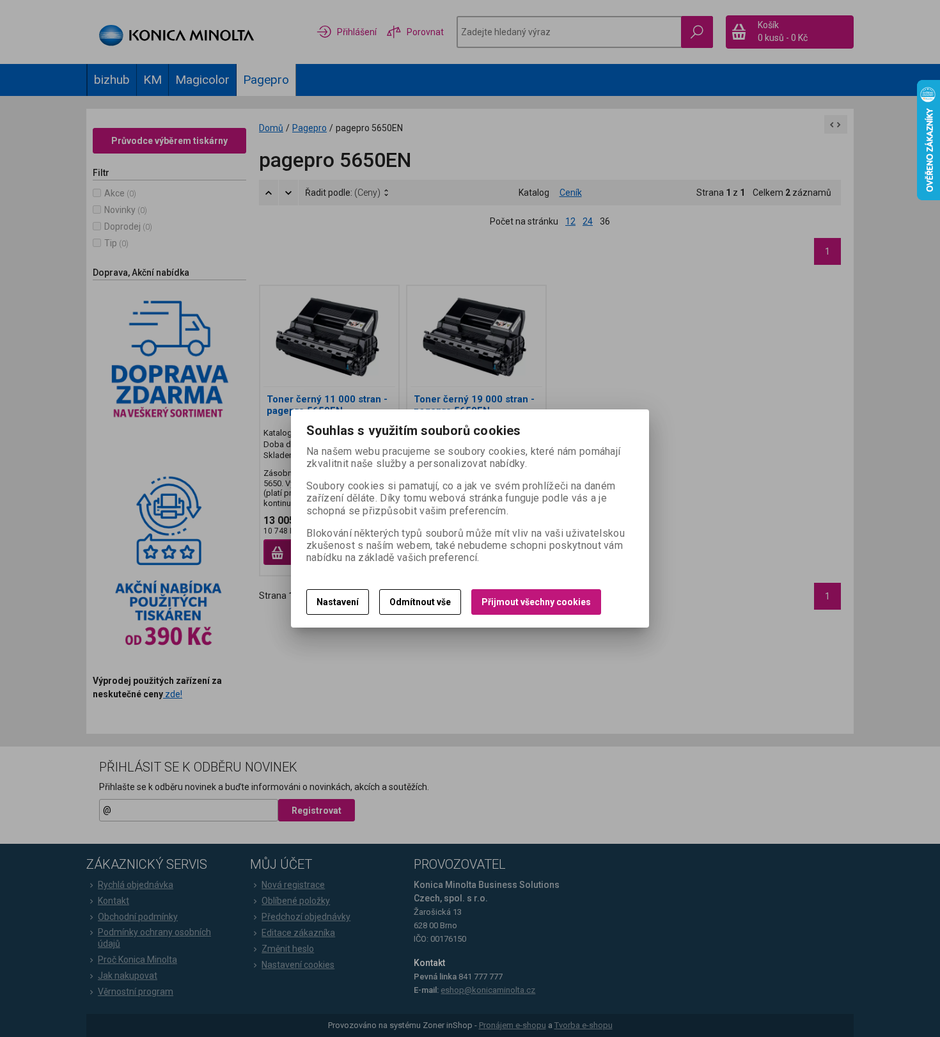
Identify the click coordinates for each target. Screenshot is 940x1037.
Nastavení (338, 602)
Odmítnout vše (420, 602)
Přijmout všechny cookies (536, 602)
